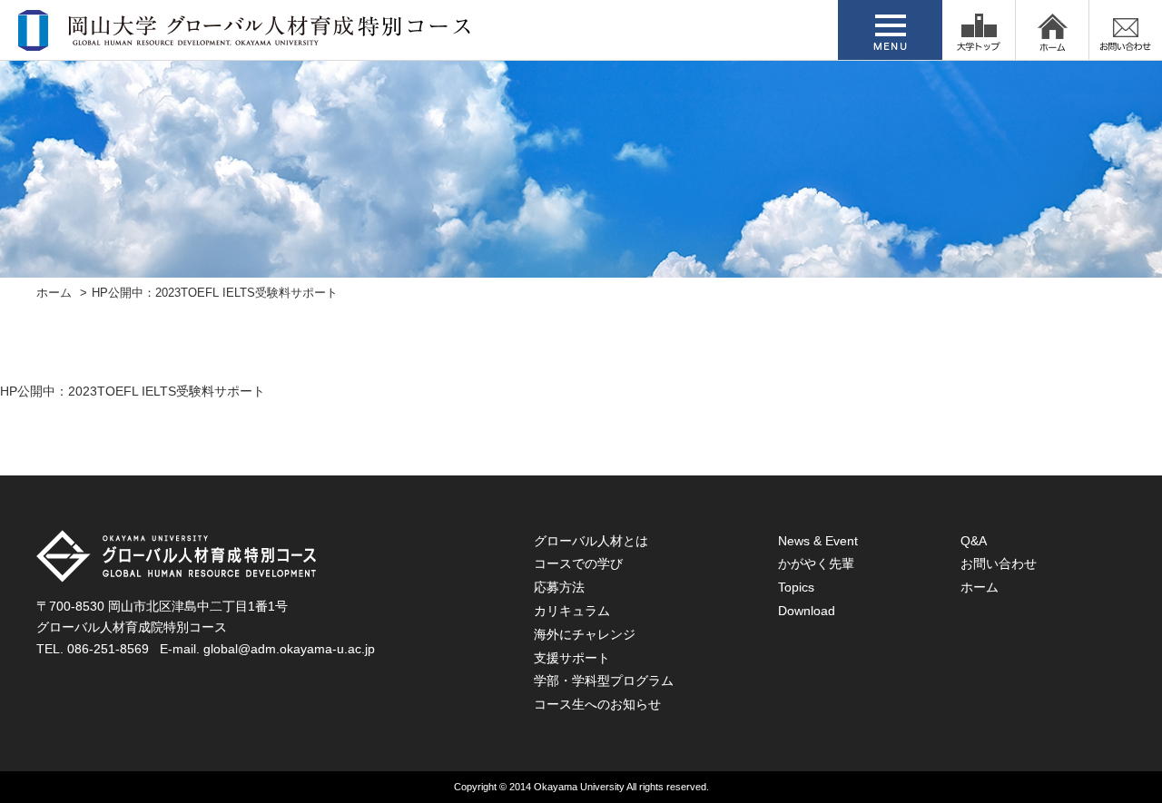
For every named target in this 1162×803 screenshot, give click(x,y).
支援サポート (572, 658)
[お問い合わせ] (1125, 30)
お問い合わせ (998, 563)
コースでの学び (578, 563)
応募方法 (559, 587)
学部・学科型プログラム (604, 680)
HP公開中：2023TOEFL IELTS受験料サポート (132, 391)
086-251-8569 (108, 648)
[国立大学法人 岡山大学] (978, 30)
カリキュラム (572, 610)
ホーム (54, 293)
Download (806, 610)
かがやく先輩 (816, 563)
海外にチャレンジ (584, 634)
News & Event (818, 541)
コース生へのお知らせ (597, 704)
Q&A (973, 541)
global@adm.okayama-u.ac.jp (289, 648)
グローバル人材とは (591, 541)
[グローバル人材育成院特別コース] (246, 39)
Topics (796, 587)
